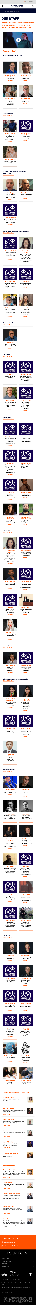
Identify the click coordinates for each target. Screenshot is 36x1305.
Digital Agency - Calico (7, 1292)
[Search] (32, 6)
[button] (18, 1258)
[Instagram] (26, 1253)
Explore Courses (8, 57)
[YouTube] (20, 1253)
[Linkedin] (15, 1253)
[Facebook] (9, 1253)
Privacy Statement (15, 1282)
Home (3, 1284)
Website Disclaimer (6, 1282)
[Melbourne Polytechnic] (17, 6)
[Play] (18, 40)
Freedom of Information (25, 1282)
